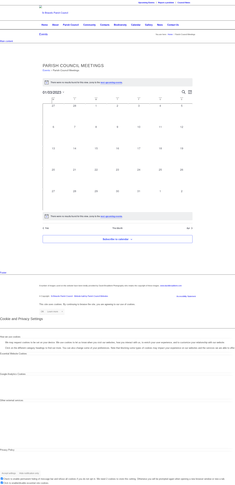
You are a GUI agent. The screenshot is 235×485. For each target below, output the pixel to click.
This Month (117, 228)
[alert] (118, 82)
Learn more (52, 311)
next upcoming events (111, 82)
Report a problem (166, 3)
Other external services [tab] (11, 400)
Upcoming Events (146, 3)
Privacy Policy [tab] (7, 450)
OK (42, 311)
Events (43, 34)
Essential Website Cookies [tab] (13, 353)
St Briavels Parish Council (61, 296)
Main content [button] (6, 41)
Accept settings (9, 473)
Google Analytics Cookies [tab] (13, 374)
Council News (184, 3)
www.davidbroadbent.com (171, 286)
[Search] (193, 25)
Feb (47, 228)
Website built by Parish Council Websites (91, 296)
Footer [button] (3, 272)
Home (170, 34)
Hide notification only (29, 473)
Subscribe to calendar (116, 239)
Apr (188, 228)
